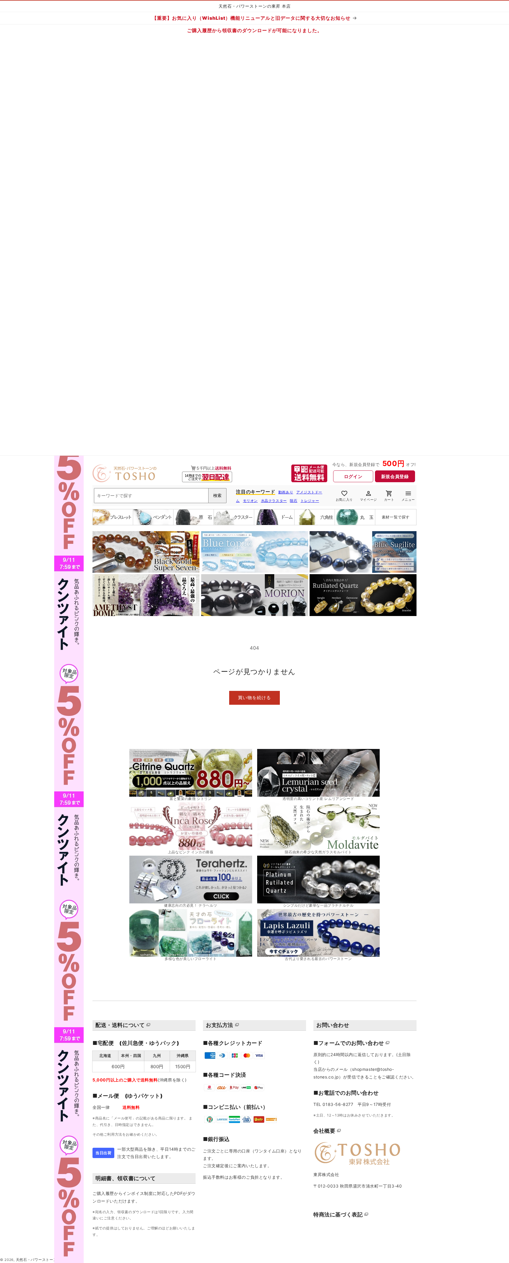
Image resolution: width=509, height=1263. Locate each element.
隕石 (293, 500)
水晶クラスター (274, 500)
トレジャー (309, 500)
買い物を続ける (254, 697)
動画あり (285, 492)
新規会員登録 (395, 476)
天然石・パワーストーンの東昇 (42, 1260)
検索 (217, 495)
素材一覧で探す (396, 517)
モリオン (250, 500)
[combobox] (160, 495)
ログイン (353, 476)
